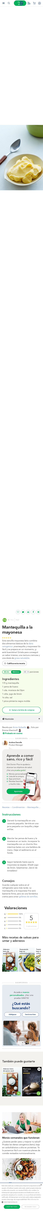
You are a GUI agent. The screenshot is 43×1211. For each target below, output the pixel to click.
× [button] (41, 1185)
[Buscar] (9, 3)
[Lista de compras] (34, 3)
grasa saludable (22, 658)
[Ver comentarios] (23, 612)
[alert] (21, 1197)
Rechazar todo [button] (30, 1207)
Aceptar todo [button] (12, 1207)
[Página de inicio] (21, 3)
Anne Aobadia (19, 727)
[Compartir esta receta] (33, 612)
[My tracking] (29, 3)
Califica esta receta (16, 663)
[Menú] (3, 3)
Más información (33, 1199)
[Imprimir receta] (28, 612)
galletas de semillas (28, 896)
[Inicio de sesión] (39, 3)
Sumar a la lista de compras (23, 710)
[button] (21, 1202)
